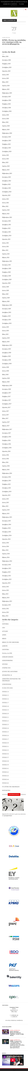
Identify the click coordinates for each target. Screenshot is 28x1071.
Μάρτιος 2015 (5, 513)
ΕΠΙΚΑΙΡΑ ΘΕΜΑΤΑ (7, 657)
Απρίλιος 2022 (6, 210)
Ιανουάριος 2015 (6, 521)
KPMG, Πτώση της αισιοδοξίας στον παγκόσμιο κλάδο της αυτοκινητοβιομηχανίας (14, 42)
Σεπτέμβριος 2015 (6, 491)
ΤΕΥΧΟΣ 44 (5, 779)
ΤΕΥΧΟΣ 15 (5, 695)
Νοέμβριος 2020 (6, 272)
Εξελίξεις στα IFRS (7, 653)
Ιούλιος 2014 (5, 542)
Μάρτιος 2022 (5, 213)
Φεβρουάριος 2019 (7, 345)
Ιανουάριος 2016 (6, 477)
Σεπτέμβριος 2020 (6, 279)
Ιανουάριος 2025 (6, 96)
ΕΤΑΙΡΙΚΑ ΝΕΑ (6, 668)
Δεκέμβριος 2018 (6, 352)
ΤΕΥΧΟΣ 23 (5, 724)
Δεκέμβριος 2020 (6, 268)
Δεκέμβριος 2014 (6, 524)
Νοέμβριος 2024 (6, 104)
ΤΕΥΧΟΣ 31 (5, 746)
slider (3, 37)
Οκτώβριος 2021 (6, 232)
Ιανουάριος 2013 (6, 605)
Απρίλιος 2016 (6, 466)
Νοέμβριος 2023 (6, 144)
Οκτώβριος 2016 (6, 444)
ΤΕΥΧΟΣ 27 (5, 739)
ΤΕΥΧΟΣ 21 (5, 717)
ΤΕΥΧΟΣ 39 (5, 764)
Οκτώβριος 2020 (6, 276)
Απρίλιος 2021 (6, 254)
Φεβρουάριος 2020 (7, 305)
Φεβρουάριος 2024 (7, 133)
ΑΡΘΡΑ (4, 635)
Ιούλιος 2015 (5, 499)
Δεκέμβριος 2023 (6, 140)
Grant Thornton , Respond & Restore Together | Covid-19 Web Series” (17, 1033)
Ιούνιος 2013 (5, 590)
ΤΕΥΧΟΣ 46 (5, 783)
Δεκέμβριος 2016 (6, 436)
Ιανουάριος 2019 (6, 349)
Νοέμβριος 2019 (6, 316)
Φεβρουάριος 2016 (7, 473)
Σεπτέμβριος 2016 (6, 447)
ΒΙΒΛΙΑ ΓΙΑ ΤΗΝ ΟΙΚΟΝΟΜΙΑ (10, 642)
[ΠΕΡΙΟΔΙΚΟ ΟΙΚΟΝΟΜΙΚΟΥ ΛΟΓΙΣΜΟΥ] (14, 12)
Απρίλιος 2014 (6, 553)
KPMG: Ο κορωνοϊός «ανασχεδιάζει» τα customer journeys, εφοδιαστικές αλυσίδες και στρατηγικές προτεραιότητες (17, 1044)
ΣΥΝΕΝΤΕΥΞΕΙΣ (6, 684)
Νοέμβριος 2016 (6, 440)
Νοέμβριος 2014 (6, 528)
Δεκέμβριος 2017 (6, 392)
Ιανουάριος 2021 (6, 265)
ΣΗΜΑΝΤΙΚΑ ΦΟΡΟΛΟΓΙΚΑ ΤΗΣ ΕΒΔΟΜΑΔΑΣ (11, 679)
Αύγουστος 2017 (6, 407)
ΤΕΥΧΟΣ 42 (5, 772)
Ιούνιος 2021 (5, 246)
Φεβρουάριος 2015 (7, 517)
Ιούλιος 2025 (5, 74)
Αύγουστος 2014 (6, 539)
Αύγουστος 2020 (6, 283)
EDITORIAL (5, 624)
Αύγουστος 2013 (6, 583)
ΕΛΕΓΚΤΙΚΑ (5, 649)
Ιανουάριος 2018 (6, 389)
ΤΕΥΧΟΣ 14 (5, 691)
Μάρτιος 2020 (5, 301)
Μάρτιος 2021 (5, 257)
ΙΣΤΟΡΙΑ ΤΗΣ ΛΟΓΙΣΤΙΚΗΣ (10, 671)
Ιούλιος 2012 (5, 608)
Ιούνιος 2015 (5, 502)
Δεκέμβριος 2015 (6, 480)
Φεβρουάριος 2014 (7, 561)
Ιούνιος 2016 (5, 458)
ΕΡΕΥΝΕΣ (8, 37)
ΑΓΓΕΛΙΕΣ (5, 631)
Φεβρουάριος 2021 (7, 261)
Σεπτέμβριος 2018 (6, 363)
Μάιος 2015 (5, 506)
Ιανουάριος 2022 (6, 221)
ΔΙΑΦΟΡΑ (4, 646)
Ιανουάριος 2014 (6, 564)
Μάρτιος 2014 (5, 557)
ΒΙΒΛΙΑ (4, 638)
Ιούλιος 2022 (5, 199)
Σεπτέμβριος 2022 (6, 191)
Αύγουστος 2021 (6, 239)
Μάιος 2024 (5, 122)
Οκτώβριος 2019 (6, 319)
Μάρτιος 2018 (5, 382)
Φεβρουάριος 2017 (7, 429)
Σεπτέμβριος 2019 (6, 323)
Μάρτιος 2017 (5, 425)
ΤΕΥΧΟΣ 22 (5, 721)
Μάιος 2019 (5, 334)
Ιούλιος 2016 (5, 455)
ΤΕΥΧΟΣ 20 (5, 713)
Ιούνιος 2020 (5, 290)
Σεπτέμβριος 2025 (6, 67)
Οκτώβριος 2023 (6, 147)
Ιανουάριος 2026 (6, 60)
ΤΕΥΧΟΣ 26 (5, 735)
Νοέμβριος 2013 (6, 572)
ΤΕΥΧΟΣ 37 (5, 757)
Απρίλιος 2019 (6, 338)
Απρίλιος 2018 (6, 378)
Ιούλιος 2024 (5, 115)
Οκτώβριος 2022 (6, 188)
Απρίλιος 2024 (6, 126)
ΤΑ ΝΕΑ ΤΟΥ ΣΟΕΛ (7, 688)
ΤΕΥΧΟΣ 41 (5, 768)
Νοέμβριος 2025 (6, 63)
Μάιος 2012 (5, 616)
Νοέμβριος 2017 (6, 396)
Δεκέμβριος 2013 (6, 568)
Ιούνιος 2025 (5, 78)
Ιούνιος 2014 (5, 546)
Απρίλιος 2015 (6, 510)
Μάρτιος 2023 (5, 169)
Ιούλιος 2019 (5, 327)
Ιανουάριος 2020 (6, 308)
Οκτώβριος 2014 (6, 531)
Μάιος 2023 (5, 162)
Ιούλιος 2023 (5, 155)
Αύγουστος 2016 (6, 451)
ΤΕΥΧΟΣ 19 (5, 710)
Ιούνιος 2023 (5, 158)
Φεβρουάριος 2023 (7, 173)
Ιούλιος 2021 (5, 243)
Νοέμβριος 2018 (6, 356)
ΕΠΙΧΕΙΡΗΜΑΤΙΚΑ (7, 660)
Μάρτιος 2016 (5, 469)
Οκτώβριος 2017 (6, 400)
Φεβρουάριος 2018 (7, 385)
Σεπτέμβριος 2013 (6, 579)
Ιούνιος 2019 (5, 330)
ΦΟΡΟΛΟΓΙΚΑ (6, 790)
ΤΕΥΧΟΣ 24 (5, 728)
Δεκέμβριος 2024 (6, 100)
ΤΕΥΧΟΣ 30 (5, 743)
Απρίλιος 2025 (6, 85)
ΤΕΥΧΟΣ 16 (5, 699)
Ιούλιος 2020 (5, 286)
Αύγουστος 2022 (6, 195)
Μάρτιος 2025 (5, 89)
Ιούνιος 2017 (5, 414)
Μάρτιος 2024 (5, 129)
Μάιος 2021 (5, 250)
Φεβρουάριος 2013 (7, 601)
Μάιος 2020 (5, 294)
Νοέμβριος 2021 (6, 228)
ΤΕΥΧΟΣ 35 (5, 750)
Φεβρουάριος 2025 (7, 93)
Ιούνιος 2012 (5, 612)
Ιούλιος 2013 (5, 586)
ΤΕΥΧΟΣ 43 (5, 775)
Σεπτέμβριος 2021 (6, 235)
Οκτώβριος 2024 (6, 107)
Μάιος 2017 (5, 418)
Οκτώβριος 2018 (6, 360)
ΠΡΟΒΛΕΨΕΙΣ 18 (7, 675)
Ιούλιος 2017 (5, 411)
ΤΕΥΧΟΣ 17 (5, 702)
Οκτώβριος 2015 (6, 488)
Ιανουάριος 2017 (6, 433)
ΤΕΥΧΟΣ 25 (5, 732)
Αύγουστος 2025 (6, 71)
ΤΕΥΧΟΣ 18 (5, 706)
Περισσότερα (14, 5)
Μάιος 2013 (5, 594)
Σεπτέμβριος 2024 (6, 111)
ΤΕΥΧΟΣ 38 (5, 761)
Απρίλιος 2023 (6, 166)
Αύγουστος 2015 (6, 495)
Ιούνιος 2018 (5, 371)
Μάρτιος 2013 (5, 597)
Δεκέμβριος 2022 (6, 180)
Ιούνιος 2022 (5, 202)
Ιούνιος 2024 (5, 118)
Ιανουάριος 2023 (6, 177)
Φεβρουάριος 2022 (7, 217)
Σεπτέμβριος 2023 (6, 151)
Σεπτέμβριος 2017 (6, 404)
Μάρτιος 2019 (5, 341)
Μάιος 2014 (5, 550)
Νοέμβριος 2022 (6, 184)
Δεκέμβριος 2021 (6, 224)
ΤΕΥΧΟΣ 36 (5, 754)
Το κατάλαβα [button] (21, 3)
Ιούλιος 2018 (5, 367)
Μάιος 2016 (5, 462)
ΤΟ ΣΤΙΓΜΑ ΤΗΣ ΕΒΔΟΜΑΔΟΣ (11, 786)
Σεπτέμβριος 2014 (6, 535)
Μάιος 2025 (5, 82)
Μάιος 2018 (5, 374)
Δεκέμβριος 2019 (6, 312)
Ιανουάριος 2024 (6, 137)
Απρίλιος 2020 (6, 297)
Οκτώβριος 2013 (6, 575)
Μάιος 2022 (5, 206)
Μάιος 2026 (5, 56)
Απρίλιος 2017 (6, 422)
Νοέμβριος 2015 (6, 484)
